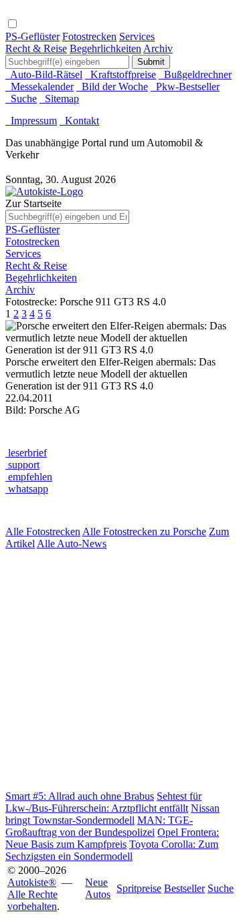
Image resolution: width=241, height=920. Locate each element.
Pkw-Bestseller (185, 86)
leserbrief (26, 452)
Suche (21, 98)
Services (137, 36)
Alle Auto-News (71, 543)
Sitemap (59, 98)
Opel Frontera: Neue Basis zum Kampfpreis (112, 838)
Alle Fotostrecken (42, 531)
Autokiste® (31, 882)
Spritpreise (138, 888)
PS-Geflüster (32, 36)
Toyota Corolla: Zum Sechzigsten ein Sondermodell (111, 850)
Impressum (31, 120)
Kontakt (79, 120)
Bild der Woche (112, 86)
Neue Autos (97, 888)
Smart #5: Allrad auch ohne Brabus (79, 796)
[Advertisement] (120, 670)
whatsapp (26, 488)
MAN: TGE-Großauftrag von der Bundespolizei (99, 826)
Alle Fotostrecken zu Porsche (144, 531)
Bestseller (184, 888)
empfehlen (28, 476)
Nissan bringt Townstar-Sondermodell (112, 814)
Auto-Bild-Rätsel (43, 74)
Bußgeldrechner (195, 74)
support (22, 464)
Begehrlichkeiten (105, 48)
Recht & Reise (36, 48)
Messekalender (39, 86)
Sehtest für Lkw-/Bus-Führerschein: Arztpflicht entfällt (103, 802)
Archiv (158, 48)
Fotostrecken (89, 36)
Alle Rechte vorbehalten (32, 900)
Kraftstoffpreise (120, 74)
